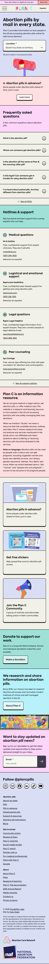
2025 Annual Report (12, 889)
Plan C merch (9, 848)
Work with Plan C (11, 860)
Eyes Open (14, 912)
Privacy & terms (10, 900)
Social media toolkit (12, 844)
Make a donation (15, 659)
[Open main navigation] (4, 8)
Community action (12, 833)
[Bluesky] (12, 785)
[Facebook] (19, 785)
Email (8, 759)
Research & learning (12, 881)
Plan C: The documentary (14, 885)
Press (5, 877)
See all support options (26, 383)
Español (43, 8)
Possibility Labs (17, 909)
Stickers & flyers (10, 837)
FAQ (5, 804)
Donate (6, 864)
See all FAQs (26, 201)
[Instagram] (5, 785)
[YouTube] (40, 785)
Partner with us (10, 852)
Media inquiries (10, 892)
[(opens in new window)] (19, 939)
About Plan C (13, 705)
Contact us (8, 896)
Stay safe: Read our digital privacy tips (19, 2)
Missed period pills (11, 812)
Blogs (5, 823)
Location (10, 43)
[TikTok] (33, 785)
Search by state (10, 800)
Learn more (24, 97)
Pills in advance (10, 808)
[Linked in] (26, 785)
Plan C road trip (10, 841)
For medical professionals (15, 856)
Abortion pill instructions (14, 819)
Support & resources (12, 816)
